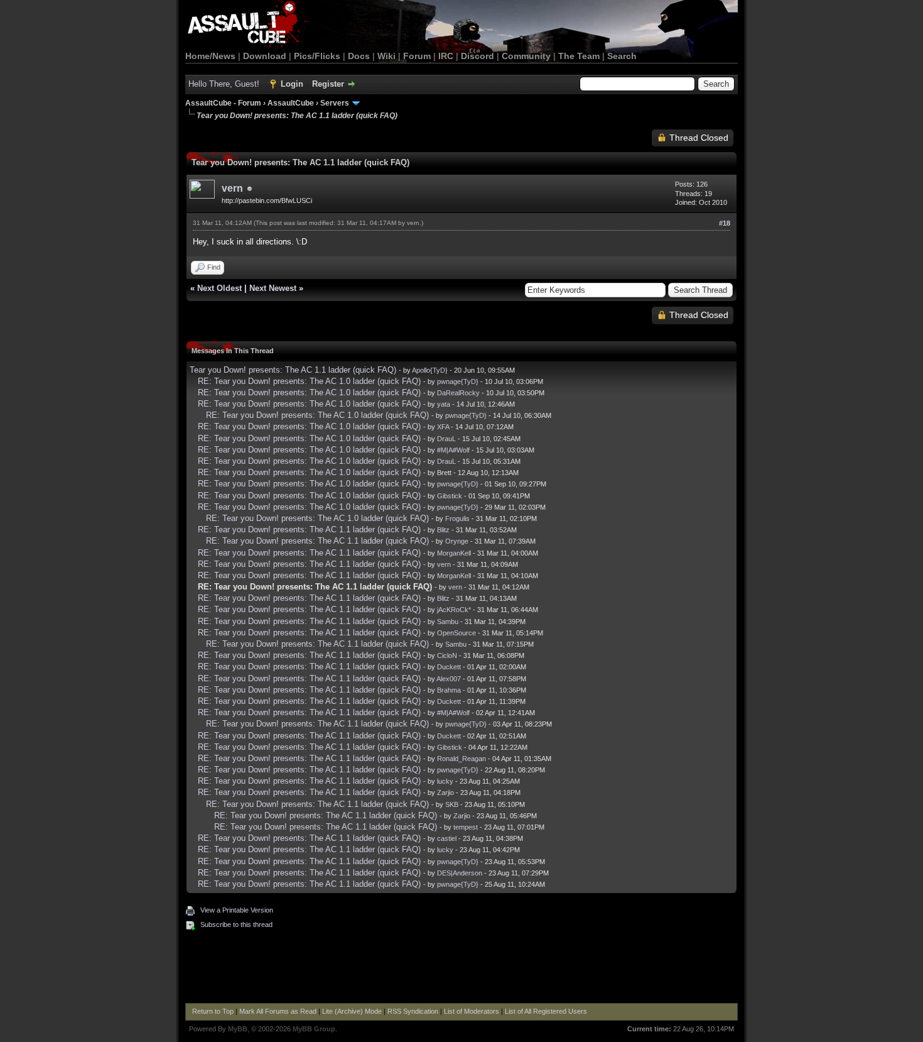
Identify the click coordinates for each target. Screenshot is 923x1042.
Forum (417, 56)
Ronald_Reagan (461, 758)
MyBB (237, 1029)
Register (328, 84)
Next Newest (272, 288)
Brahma (449, 690)
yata (443, 404)
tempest (465, 827)
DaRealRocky (458, 393)
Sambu (447, 621)
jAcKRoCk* (454, 609)
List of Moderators (471, 1011)
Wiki (386, 56)
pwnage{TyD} (457, 381)
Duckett (449, 667)
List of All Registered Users (546, 1011)
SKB (451, 804)
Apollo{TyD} (430, 370)
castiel (446, 838)
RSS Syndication (412, 1011)
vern (232, 188)
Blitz (443, 530)
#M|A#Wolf (453, 450)
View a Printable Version (236, 910)
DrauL (446, 438)
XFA (443, 427)
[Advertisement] (461, 968)
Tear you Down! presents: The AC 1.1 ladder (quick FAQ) (293, 370)
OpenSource (456, 633)
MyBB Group (314, 1029)
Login (292, 84)
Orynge (456, 541)
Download (264, 56)
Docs (359, 56)
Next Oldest (219, 288)
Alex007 (448, 679)
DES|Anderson (459, 873)
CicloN (447, 655)
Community (526, 56)
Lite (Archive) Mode (352, 1011)
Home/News (210, 56)
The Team (579, 56)
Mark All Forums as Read (277, 1011)
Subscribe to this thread (236, 924)
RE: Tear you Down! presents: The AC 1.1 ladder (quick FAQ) (309, 529)
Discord (477, 56)
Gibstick (449, 496)
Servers (334, 103)
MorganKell (454, 553)
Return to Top (213, 1011)
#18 (724, 223)
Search (622, 56)
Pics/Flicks (317, 56)
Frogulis (457, 518)
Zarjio (445, 792)
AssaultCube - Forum (223, 103)
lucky (445, 781)
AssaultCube (290, 103)
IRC (445, 56)
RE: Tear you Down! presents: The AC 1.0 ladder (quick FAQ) (309, 381)
